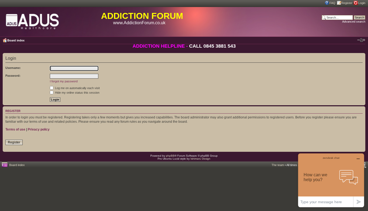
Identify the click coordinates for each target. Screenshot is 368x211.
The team (278, 165)
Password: (12, 75)
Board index (16, 40)
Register (346, 3)
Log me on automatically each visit (77, 88)
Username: (13, 67)
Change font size (361, 40)
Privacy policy (39, 129)
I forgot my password (64, 81)
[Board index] (32, 20)
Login (361, 3)
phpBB (170, 155)
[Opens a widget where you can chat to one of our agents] (331, 180)
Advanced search (353, 21)
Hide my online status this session (76, 92)
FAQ (332, 3)
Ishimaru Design (200, 158)
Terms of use (15, 129)
